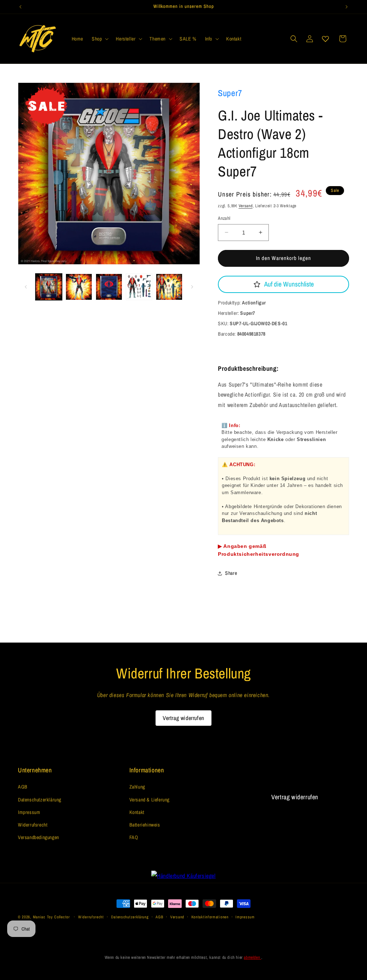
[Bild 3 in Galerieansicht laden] (109, 287)
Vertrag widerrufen (183, 718)
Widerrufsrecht (32, 825)
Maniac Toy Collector (52, 916)
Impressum (29, 812)
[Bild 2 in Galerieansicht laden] (79, 287)
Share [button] (231, 573)
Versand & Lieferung (149, 799)
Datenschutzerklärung (39, 799)
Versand (246, 206)
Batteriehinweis (144, 825)
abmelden (252, 957)
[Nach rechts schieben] (192, 287)
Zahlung (137, 786)
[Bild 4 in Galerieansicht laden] (139, 287)
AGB (23, 786)
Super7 (230, 93)
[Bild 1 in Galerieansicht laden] (48, 287)
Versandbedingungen (38, 837)
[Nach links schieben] (26, 287)
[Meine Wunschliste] (325, 39)
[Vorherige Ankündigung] (20, 7)
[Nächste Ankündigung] (346, 7)
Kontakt (136, 812)
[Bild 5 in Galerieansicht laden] (169, 287)
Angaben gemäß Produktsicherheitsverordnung (258, 550)
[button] (99, 38)
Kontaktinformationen (210, 916)
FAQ (133, 837)
